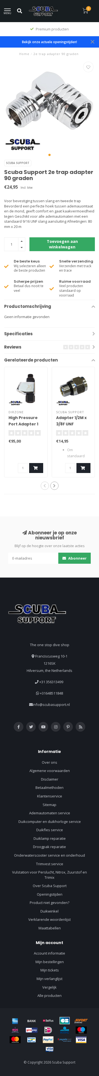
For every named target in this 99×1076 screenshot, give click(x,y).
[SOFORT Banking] (81, 1021)
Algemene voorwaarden (49, 770)
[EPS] (15, 1030)
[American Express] (15, 1021)
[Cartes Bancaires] (65, 1021)
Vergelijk (49, 987)
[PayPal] (48, 1040)
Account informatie (49, 953)
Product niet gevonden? (49, 902)
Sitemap (49, 804)
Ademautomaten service (49, 812)
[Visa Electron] (49, 1049)
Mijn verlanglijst (49, 978)
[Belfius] (48, 1021)
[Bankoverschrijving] (31, 1021)
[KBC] (65, 1030)
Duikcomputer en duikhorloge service (49, 821)
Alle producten (49, 995)
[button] (49, 155)
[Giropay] (31, 1030)
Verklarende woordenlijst (49, 919)
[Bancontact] (31, 1040)
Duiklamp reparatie (50, 838)
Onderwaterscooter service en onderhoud (49, 855)
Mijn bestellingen (49, 961)
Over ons (49, 762)
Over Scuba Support (50, 885)
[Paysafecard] (65, 1040)
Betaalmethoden (49, 787)
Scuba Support (17, 163)
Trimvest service (49, 863)
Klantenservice (49, 796)
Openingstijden (49, 894)
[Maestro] (81, 1030)
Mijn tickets (49, 970)
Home (24, 54)
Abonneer (77, 558)
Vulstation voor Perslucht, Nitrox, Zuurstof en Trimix (49, 875)
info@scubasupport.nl (51, 704)
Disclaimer (49, 779)
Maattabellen (49, 928)
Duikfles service (49, 829)
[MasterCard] (15, 1040)
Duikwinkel (49, 911)
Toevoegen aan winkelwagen (62, 244)
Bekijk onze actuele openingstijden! (49, 42)
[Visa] (81, 1040)
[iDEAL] (48, 1030)
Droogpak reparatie (49, 846)
